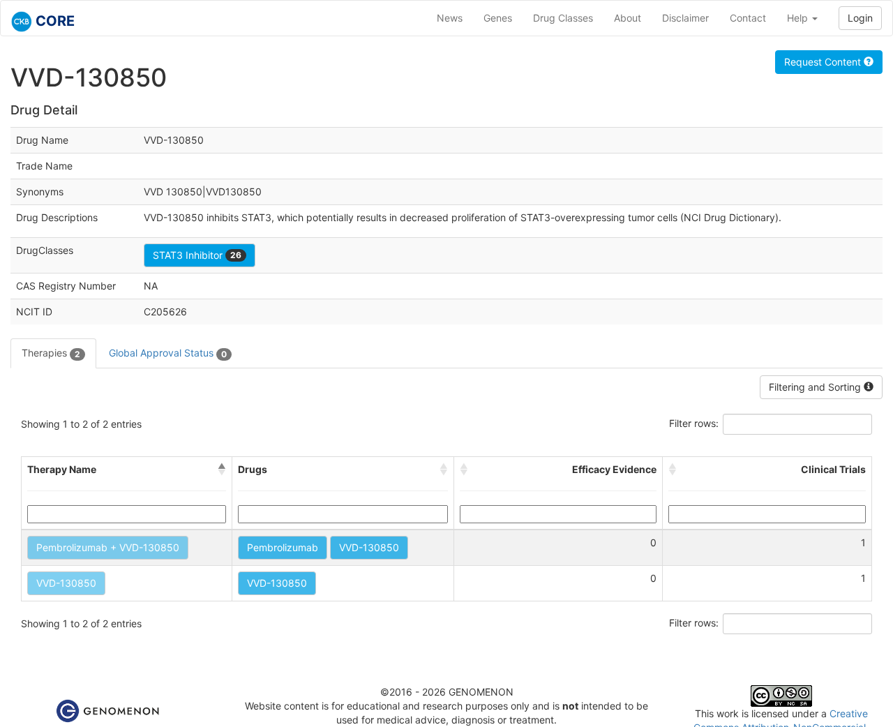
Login (860, 18)
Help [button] (799, 18)
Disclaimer (685, 18)
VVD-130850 (369, 547)
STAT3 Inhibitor (197, 255)
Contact (748, 18)
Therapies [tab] (51, 353)
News (450, 18)
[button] (222, 470)
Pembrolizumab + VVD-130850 (107, 547)
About (627, 18)
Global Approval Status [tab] (168, 353)
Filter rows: (694, 423)
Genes (497, 18)
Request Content (824, 62)
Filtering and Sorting (816, 387)
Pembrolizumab (282, 547)
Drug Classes (563, 18)
